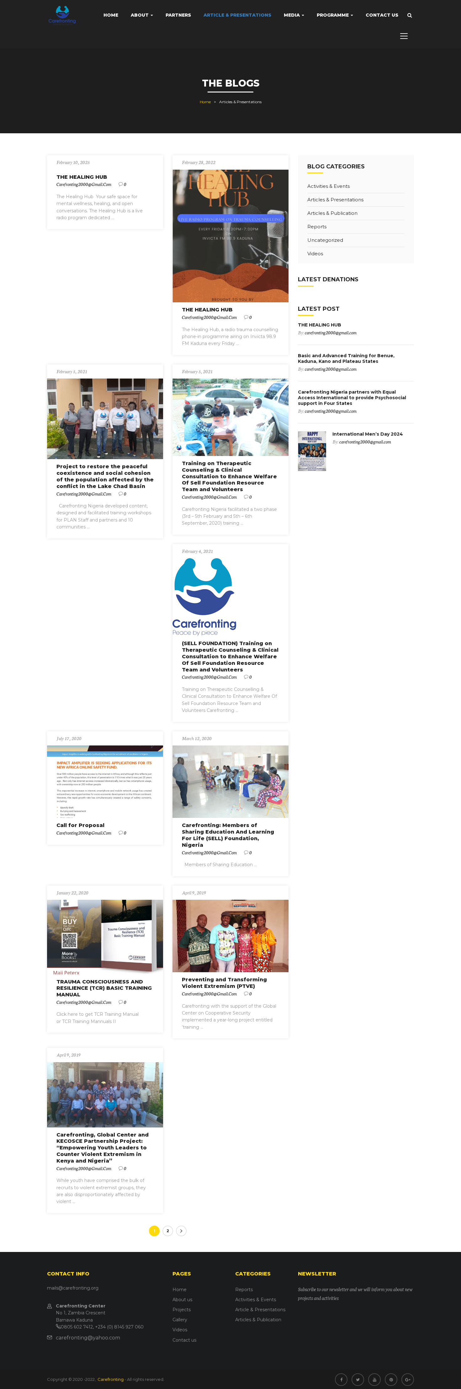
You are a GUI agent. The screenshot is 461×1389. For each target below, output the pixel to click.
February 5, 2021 (71, 371)
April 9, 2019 (194, 892)
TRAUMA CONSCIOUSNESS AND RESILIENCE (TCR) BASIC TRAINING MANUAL (104, 988)
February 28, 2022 (198, 162)
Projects (181, 1309)
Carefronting (110, 1379)
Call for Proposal (80, 825)
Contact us (382, 15)
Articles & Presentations (335, 200)
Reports (316, 227)
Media (292, 15)
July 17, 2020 (69, 738)
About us (182, 1299)
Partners (178, 15)
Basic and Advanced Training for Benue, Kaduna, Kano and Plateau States (346, 358)
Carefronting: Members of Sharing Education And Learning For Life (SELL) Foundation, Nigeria (228, 835)
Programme (333, 15)
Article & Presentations (237, 15)
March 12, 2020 (197, 738)
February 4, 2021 (197, 551)
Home (110, 15)
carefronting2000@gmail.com (83, 184)
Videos (315, 254)
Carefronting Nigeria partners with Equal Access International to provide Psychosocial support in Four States (352, 397)
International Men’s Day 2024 (367, 434)
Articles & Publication (332, 213)
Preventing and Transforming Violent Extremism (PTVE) (224, 983)
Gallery (179, 1320)
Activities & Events (328, 186)
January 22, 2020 (72, 892)
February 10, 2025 (73, 162)
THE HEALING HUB (81, 177)
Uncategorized (325, 240)
